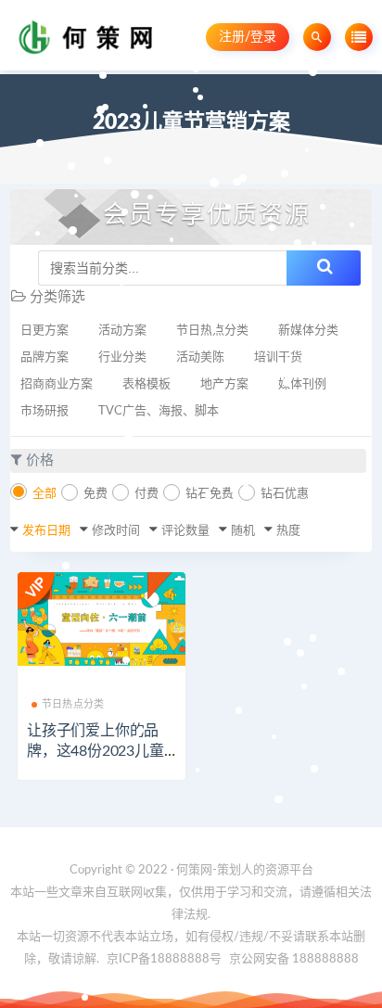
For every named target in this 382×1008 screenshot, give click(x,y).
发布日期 (46, 531)
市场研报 (44, 411)
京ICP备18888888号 (165, 959)
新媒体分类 (308, 331)
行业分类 (122, 357)
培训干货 (278, 357)
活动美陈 (200, 357)
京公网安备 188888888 (294, 959)
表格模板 (146, 384)
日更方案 (44, 331)
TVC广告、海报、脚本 (158, 411)
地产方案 (224, 384)
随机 (243, 531)
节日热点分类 (212, 331)
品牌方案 (44, 357)
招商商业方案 (56, 384)
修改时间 (116, 531)
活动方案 (122, 331)
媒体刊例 (302, 384)
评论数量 (185, 531)
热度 (288, 531)
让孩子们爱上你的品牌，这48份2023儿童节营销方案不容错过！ (100, 751)
